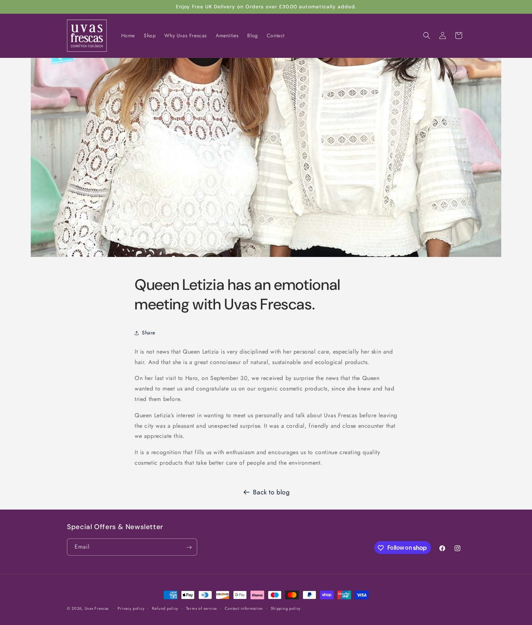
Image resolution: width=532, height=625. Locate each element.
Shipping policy (286, 608)
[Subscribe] (189, 547)
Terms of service (201, 608)
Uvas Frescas (97, 608)
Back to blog (271, 492)
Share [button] (148, 332)
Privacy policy (131, 608)
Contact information (244, 608)
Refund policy (165, 608)
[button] (427, 35)
